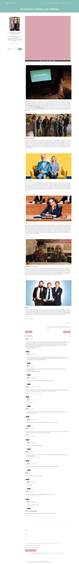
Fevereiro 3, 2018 (44, 60)
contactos (71, 2)
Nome (26, 529)
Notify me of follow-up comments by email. (34, 545)
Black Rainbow (29, 436)
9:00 (51, 60)
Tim (29, 472)
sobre (44, 2)
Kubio (52, 561)
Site (25, 538)
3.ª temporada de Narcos (60, 106)
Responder (27, 351)
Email (26, 534)
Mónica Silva (31, 428)
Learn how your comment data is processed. (55, 553)
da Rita (28, 184)
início (39, 2)
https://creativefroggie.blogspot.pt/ (33, 495)
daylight (49, 2)
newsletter (56, 2)
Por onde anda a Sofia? (30, 457)
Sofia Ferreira (31, 451)
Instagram (34, 436)
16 (55, 60)
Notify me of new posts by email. (32, 547)
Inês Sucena (31, 408)
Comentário (27, 515)
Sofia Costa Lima (33, 353)
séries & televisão (47, 63)
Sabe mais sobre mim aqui (14, 43)
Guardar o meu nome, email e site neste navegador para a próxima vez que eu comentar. (42, 543)
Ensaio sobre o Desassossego (35, 386)
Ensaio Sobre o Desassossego (35, 393)
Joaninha (31, 338)
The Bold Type (45, 101)
